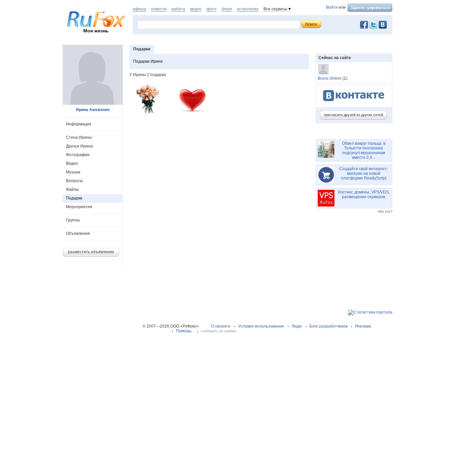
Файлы (72, 189)
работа (178, 9)
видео (196, 9)
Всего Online (329, 78)
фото (212, 9)
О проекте (220, 326)
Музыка (73, 172)
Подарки (74, 198)
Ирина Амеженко (93, 109)
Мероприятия (79, 206)
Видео (72, 163)
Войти (332, 7)
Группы (73, 220)
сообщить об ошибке (218, 331)
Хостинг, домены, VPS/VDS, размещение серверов (364, 194)
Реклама (363, 326)
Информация (78, 124)
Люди (296, 326)
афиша (139, 9)
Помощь (184, 331)
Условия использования (261, 326)
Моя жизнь (96, 30)
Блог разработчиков (328, 326)
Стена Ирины (79, 137)
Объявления (78, 233)
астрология (247, 9)
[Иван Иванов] (323, 69)
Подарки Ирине (148, 61)
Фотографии (78, 154)
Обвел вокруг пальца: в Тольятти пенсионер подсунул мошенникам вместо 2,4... (363, 150)
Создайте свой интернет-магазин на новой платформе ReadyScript (363, 173)
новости (159, 9)
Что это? (385, 211)
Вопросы (74, 180)
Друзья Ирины (79, 146)
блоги (227, 9)
